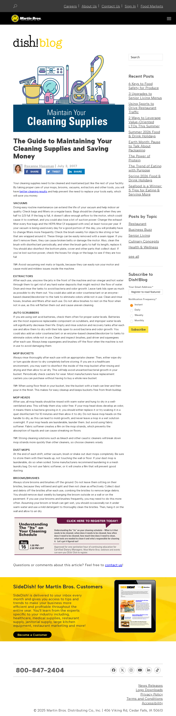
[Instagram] (131, 670)
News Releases (150, 685)
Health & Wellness (143, 247)
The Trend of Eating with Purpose (145, 168)
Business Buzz (140, 230)
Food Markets (152, 6)
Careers (70, 6)
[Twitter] (122, 670)
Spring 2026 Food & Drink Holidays (145, 178)
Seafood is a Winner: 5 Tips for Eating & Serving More (145, 190)
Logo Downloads (149, 690)
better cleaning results (33, 191)
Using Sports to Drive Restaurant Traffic (142, 108)
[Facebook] (114, 670)
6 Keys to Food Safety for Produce (144, 86)
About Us (89, 6)
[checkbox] (146, 312)
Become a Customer (32, 635)
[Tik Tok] (157, 670)
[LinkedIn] (149, 670)
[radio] (146, 304)
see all (134, 256)
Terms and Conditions (144, 699)
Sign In (130, 6)
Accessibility (152, 703)
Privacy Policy (151, 694)
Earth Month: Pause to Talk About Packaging (144, 146)
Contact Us (111, 6)
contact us (113, 565)
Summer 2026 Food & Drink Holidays (144, 134)
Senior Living (139, 235)
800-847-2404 (40, 670)
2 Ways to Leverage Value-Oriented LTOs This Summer (145, 122)
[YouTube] (140, 670)
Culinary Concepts (144, 241)
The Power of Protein (139, 158)
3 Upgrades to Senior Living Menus (145, 96)
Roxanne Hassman (39, 166)
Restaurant (137, 224)
